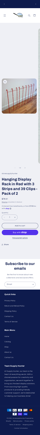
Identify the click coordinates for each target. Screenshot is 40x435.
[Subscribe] (32, 284)
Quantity (5, 213)
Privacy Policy (9, 301)
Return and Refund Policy (14, 306)
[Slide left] (15, 167)
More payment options (20, 238)
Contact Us (8, 316)
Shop (6, 347)
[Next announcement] (35, 4)
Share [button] (6, 244)
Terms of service (15, 424)
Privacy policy (29, 421)
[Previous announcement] (4, 4)
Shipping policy (28, 424)
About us (7, 352)
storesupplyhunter (19, 418)
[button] (4, 15)
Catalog (7, 342)
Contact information (21, 428)
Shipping (4, 202)
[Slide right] (25, 167)
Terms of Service (10, 322)
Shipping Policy (10, 311)
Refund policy (18, 421)
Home (6, 336)
